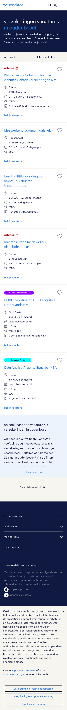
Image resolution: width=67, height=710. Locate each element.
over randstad (12, 546)
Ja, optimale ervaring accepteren (33, 688)
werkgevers (10, 526)
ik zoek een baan (13, 516)
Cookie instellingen (33, 703)
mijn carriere (11, 536)
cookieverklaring (13, 674)
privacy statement (25, 670)
